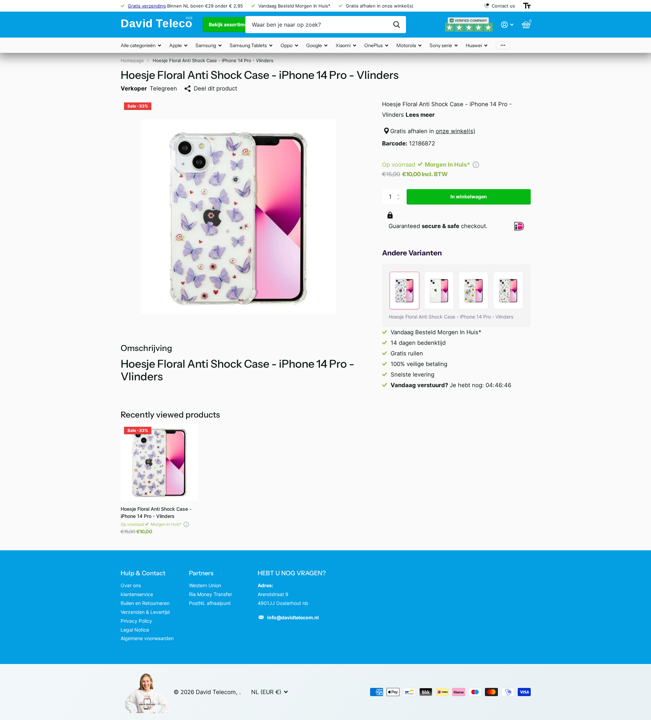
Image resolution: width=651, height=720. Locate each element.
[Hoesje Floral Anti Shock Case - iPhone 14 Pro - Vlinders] (159, 462)
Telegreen (163, 88)
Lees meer (420, 114)
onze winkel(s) (455, 131)
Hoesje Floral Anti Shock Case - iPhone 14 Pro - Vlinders (156, 512)
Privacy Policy (136, 621)
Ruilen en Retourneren (145, 603)
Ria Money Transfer (210, 594)
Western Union (205, 585)
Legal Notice (135, 630)
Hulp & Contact (143, 573)
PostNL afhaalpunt (210, 603)
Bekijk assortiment (231, 24)
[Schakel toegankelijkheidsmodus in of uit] (527, 5)
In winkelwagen (468, 196)
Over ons (131, 585)
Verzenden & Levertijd (145, 612)
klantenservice (137, 594)
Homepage (132, 60)
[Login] (507, 24)
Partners (201, 573)
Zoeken (396, 24)
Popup (476, 164)
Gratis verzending (147, 6)
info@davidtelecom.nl (293, 617)
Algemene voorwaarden (147, 638)
